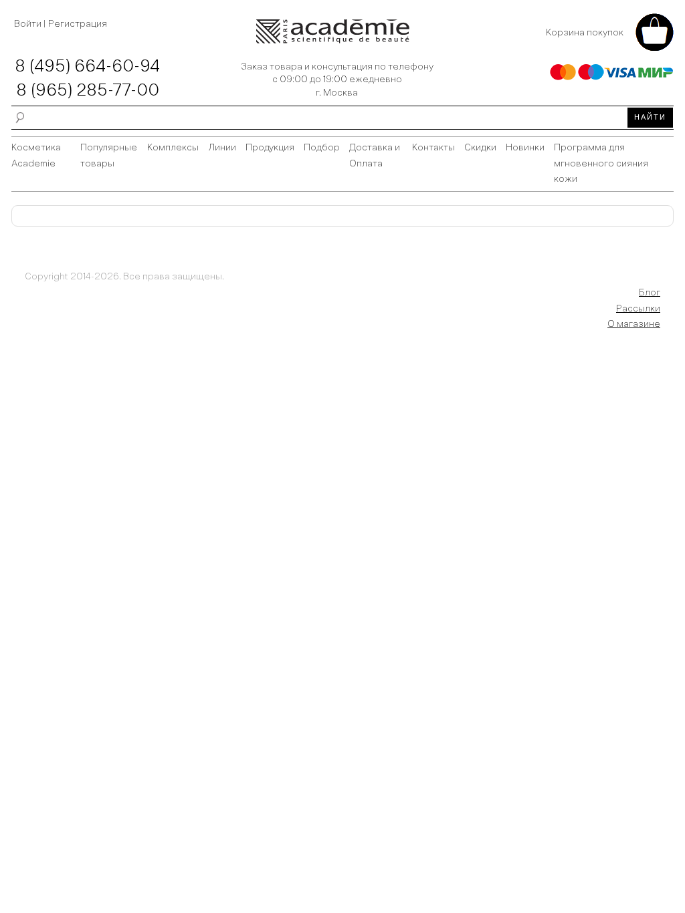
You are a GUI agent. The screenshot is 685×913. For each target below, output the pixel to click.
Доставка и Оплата (374, 155)
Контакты (433, 147)
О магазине (633, 324)
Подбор (322, 147)
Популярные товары (108, 155)
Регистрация (77, 24)
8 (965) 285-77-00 (87, 91)
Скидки (480, 147)
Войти (28, 24)
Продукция (270, 147)
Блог (649, 292)
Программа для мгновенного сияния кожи (601, 163)
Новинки (525, 147)
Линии (222, 147)
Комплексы (173, 147)
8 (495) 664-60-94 (87, 67)
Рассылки (638, 308)
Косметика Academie (36, 155)
